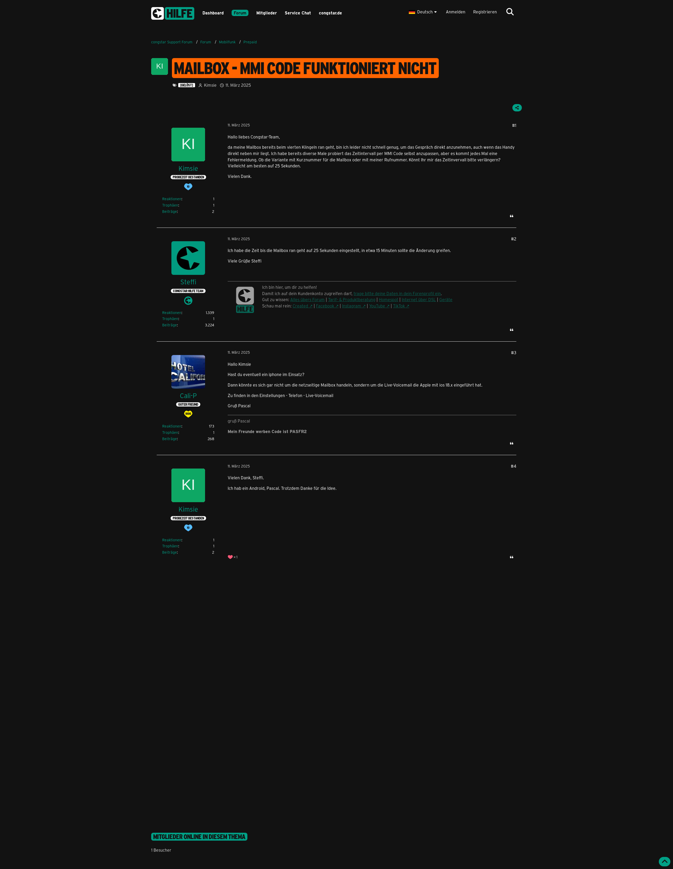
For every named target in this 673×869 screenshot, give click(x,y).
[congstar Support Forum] (172, 12)
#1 (514, 125)
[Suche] (510, 11)
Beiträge (169, 211)
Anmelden (455, 11)
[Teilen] (517, 107)
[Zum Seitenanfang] (664, 861)
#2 (513, 238)
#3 (513, 352)
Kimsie (210, 85)
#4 (513, 466)
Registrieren (485, 11)
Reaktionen (171, 198)
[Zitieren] (511, 216)
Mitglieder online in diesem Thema (199, 837)
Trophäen (170, 205)
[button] (423, 11)
